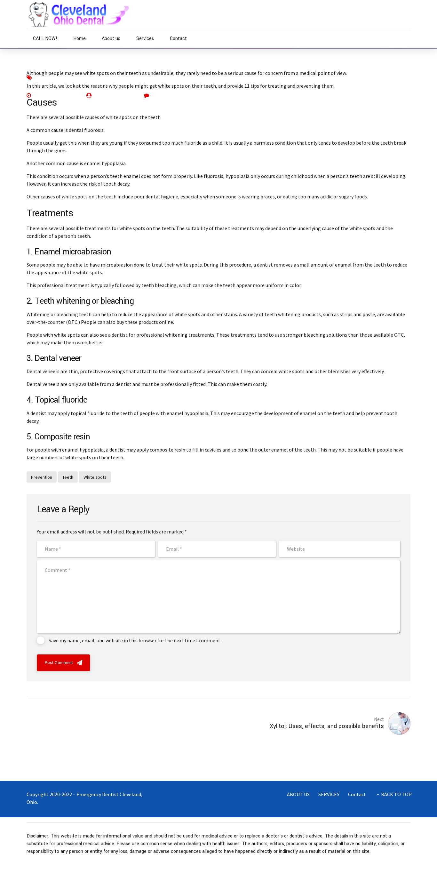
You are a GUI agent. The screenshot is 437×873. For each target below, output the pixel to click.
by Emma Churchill (114, 95)
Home (79, 38)
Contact (178, 38)
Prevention (76, 77)
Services (145, 38)
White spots (95, 477)
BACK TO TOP (396, 794)
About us (111, 38)
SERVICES (328, 794)
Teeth (101, 77)
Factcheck (46, 77)
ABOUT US (298, 794)
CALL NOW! (45, 38)
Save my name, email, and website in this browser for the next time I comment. (135, 640)
